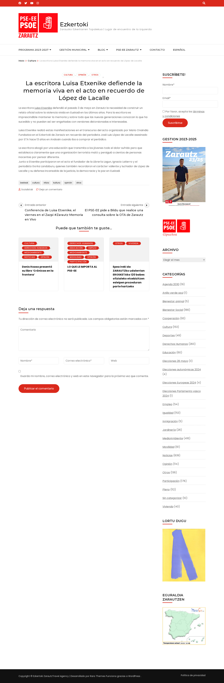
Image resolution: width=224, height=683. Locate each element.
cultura (36, 182)
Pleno (166, 489)
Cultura (68, 74)
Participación (78, 261)
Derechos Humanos (36, 248)
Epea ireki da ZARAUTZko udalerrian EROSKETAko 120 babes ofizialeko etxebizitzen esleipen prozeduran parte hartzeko (129, 276)
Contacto (157, 49)
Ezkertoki (74, 24)
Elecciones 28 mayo (175, 361)
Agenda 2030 (171, 284)
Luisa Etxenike (43, 108)
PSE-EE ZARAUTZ (127, 49)
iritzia (46, 182)
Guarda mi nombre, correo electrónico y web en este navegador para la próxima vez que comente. (84, 376)
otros (78, 182)
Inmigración (170, 421)
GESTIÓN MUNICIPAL (73, 49)
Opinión (82, 74)
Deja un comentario (50, 189)
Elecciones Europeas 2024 (179, 383)
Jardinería (169, 430)
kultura (56, 182)
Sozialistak (27, 189)
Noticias (29, 257)
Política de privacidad (193, 675)
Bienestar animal (173, 301)
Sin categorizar (172, 498)
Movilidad (75, 257)
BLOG (101, 49)
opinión (68, 182)
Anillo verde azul (173, 293)
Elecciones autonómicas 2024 (182, 369)
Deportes (169, 335)
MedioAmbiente (33, 252)
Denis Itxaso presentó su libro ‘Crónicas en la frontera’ (37, 271)
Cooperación (171, 318)
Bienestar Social (173, 310)
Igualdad (168, 413)
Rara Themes (97, 676)
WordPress (134, 676)
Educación (76, 248)
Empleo (92, 248)
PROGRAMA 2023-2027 (33, 49)
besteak (24, 182)
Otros (95, 74)
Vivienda (133, 243)
